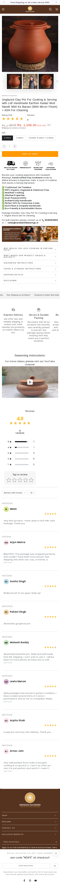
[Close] (56, 853)
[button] (50, 9)
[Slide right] (56, 2)
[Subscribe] (56, 842)
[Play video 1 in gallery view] (30, 81)
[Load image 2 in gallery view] (46, 81)
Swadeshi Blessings (9, 96)
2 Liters (7, 138)
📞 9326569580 (50, 220)
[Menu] (3, 9)
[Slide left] (4, 2)
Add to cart (30, 154)
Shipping (5, 128)
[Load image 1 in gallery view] (14, 81)
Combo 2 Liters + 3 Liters (41, 138)
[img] (12, 119)
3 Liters (19, 138)
